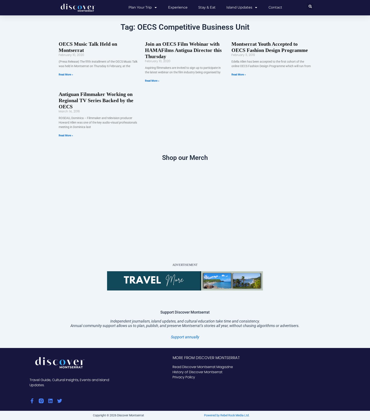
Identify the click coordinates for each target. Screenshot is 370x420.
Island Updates (239, 7)
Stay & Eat (207, 7)
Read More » (66, 74)
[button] (310, 6)
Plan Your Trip (140, 7)
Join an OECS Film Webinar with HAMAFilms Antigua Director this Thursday (183, 50)
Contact (275, 7)
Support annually (185, 337)
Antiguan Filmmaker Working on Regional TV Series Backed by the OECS (96, 100)
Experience (178, 7)
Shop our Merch (185, 157)
